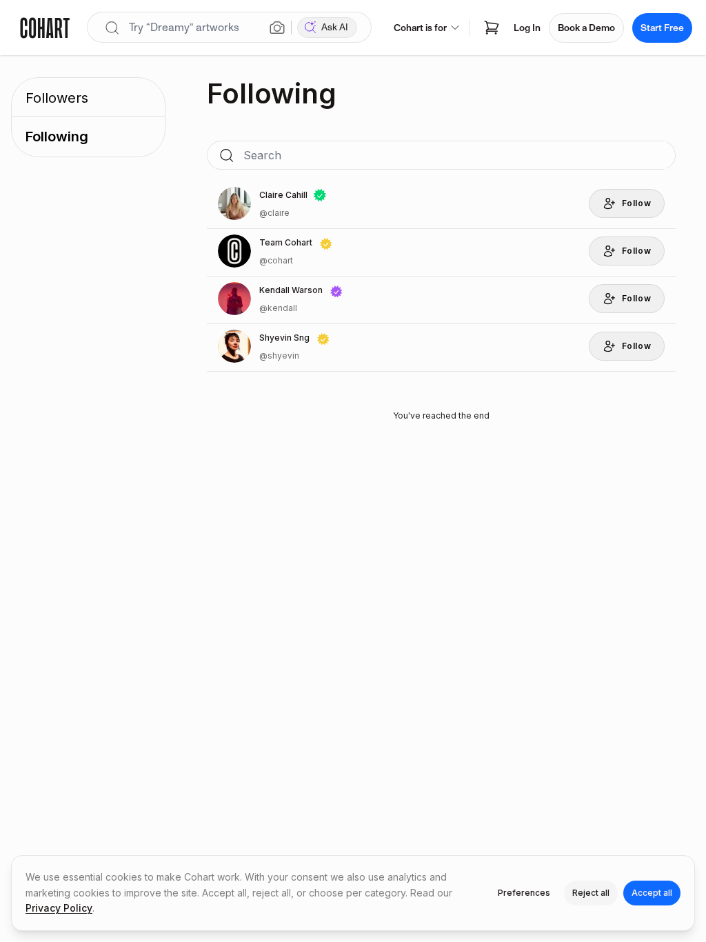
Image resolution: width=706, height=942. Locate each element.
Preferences (524, 893)
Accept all (652, 893)
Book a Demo (586, 27)
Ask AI (334, 27)
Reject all (590, 893)
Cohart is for (420, 27)
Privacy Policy (59, 908)
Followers (57, 98)
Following (57, 136)
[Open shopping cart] (491, 27)
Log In (527, 27)
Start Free (662, 27)
